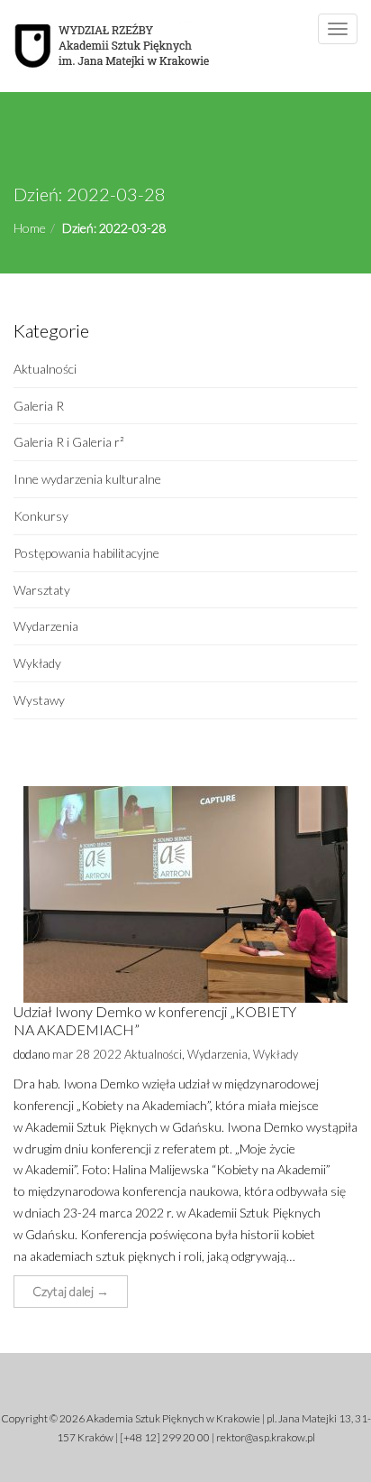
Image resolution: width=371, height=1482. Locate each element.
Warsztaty (42, 589)
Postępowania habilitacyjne (86, 552)
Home (30, 228)
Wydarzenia (46, 626)
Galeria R (39, 405)
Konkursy (41, 515)
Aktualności (45, 368)
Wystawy (39, 700)
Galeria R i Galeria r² (69, 441)
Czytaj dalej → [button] (70, 1291)
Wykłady (37, 663)
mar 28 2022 (87, 1054)
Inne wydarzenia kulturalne (87, 478)
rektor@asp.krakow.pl (265, 1437)
